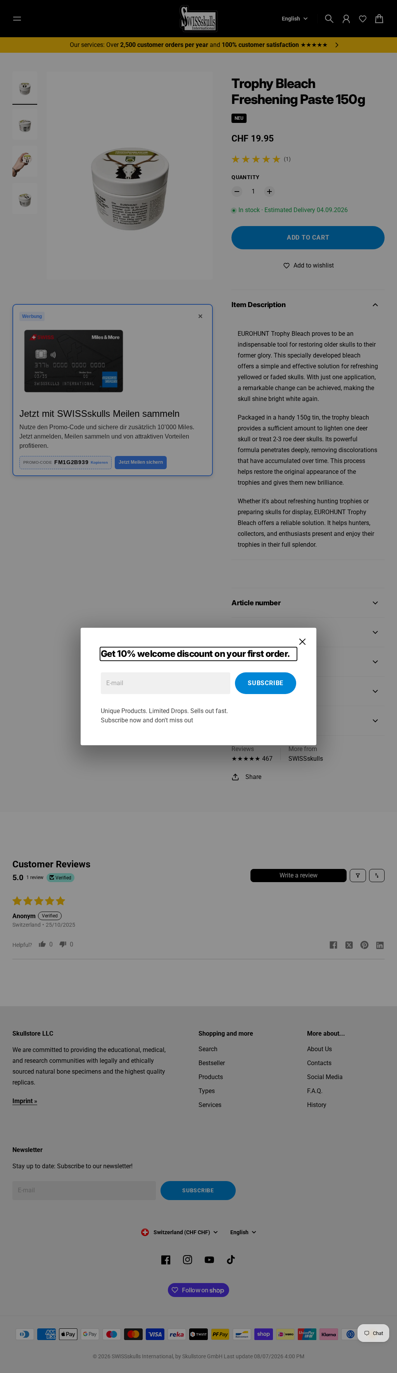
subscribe (265, 683)
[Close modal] (302, 641)
